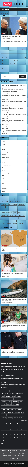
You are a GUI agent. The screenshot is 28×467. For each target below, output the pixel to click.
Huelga (10, 209)
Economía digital (5, 152)
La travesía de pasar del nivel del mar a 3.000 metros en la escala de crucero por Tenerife (14, 96)
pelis (20, 215)
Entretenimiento (5, 157)
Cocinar (3, 144)
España (3, 159)
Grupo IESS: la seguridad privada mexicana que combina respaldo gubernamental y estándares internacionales (12, 108)
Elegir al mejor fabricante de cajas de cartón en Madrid (14, 85)
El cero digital (21, 204)
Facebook (18, 207)
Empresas (4, 154)
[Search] (26, 9)
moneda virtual (5, 215)
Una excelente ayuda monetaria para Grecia (11, 36)
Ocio (3, 175)
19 (10, 63)
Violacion (15, 223)
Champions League (19, 201)
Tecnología (4, 188)
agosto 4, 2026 (9, 328)
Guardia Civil (4, 209)
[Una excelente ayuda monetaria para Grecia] (14, 26)
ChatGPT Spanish (14, 458)
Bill (2, 201)
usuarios (3, 223)
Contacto (4, 450)
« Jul (2, 71)
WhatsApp (21, 223)
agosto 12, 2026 (9, 276)
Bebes (3, 141)
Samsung (7, 220)
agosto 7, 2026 (9, 302)
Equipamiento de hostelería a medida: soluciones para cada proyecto (14, 102)
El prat (3, 207)
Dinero (9, 204)
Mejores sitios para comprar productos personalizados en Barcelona (14, 131)
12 (10, 60)
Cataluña (12, 201)
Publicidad (4, 180)
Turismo (3, 191)
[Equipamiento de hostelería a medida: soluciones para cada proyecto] (14, 315)
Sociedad (4, 186)
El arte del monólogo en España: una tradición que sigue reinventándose (13, 121)
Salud (3, 183)
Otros (3, 178)
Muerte (11, 215)
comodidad (4, 204)
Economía (4, 149)
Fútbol (22, 207)
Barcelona (22, 198)
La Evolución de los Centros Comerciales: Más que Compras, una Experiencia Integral (13, 90)
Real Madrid (10, 412)
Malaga (3, 162)
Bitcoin (6, 201)
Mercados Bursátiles (6, 165)
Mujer (16, 215)
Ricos (3, 220)
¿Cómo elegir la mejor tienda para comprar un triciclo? (13, 126)
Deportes (4, 146)
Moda (3, 167)
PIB (23, 215)
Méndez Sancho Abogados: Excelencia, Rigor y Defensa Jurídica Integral (14, 115)
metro (19, 212)
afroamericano (5, 198)
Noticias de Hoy (5, 173)
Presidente (4, 412)
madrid (3, 212)
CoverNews (10, 464)
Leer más (3, 44)
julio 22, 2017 (8, 38)
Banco (17, 198)
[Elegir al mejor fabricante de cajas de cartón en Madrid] (14, 238)
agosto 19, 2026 (9, 250)
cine (25, 201)
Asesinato (12, 198)
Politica (19, 409)
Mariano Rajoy (9, 212)
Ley (24, 209)
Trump (19, 220)
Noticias (3, 33)
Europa (12, 207)
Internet (20, 209)
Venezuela (9, 223)
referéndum (17, 412)
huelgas (15, 209)
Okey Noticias (5, 9)
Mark (15, 212)
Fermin (4, 38)
